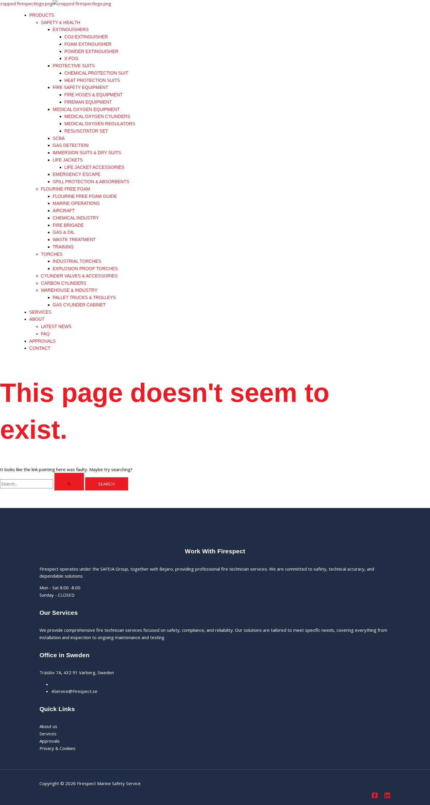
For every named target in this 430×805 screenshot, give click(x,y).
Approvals (49, 741)
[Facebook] (374, 797)
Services (47, 734)
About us (48, 726)
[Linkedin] (387, 797)
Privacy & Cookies (57, 748)
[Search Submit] (69, 481)
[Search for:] (42, 484)
